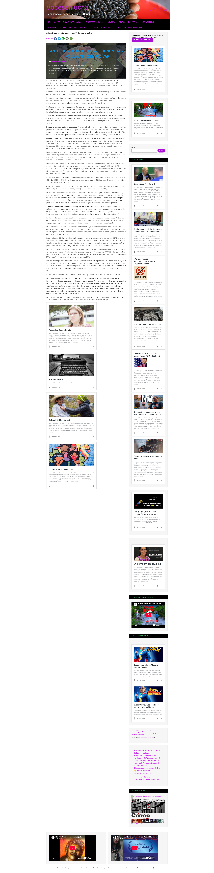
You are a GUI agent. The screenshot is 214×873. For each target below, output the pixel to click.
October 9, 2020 (155, 779)
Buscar (133, 147)
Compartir (49, 38)
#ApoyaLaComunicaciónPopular (146, 768)
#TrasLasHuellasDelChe (140, 755)
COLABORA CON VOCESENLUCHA (142, 40)
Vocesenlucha (67, 7)
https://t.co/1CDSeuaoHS (143, 770)
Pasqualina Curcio (58, 62)
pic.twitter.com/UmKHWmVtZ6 (142, 773)
